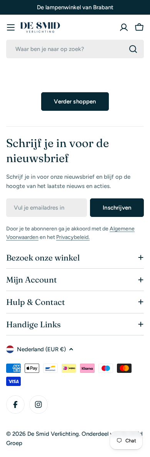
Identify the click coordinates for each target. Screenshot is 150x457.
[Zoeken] (133, 49)
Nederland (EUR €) (41, 349)
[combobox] (75, 49)
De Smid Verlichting (53, 433)
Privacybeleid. (73, 237)
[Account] (123, 27)
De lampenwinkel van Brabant (75, 7)
